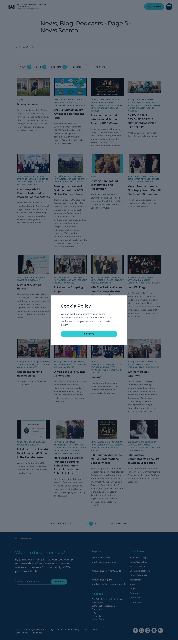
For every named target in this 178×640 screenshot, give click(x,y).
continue (89, 334)
